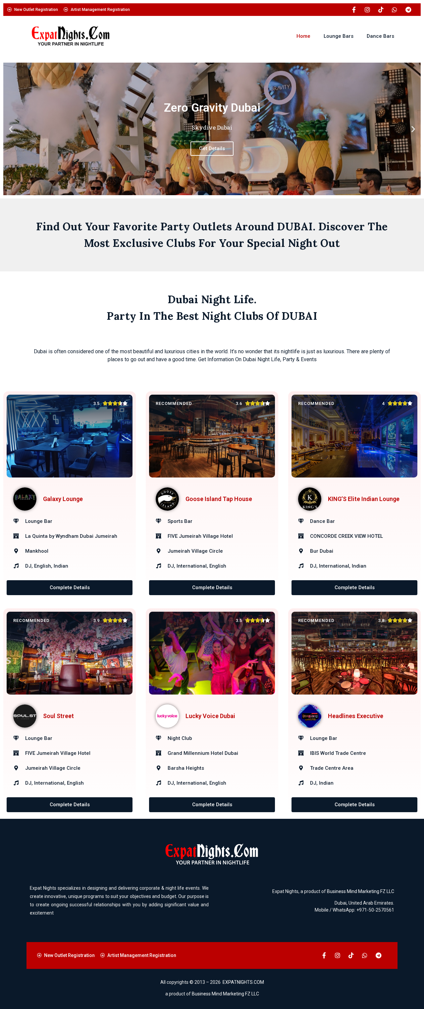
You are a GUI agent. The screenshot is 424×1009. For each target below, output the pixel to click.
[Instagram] (367, 10)
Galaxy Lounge (63, 498)
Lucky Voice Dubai (210, 715)
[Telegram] (408, 10)
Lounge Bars (338, 36)
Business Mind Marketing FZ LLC (360, 891)
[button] (11, 129)
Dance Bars (380, 36)
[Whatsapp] (394, 10)
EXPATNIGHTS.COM (243, 982)
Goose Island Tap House (219, 498)
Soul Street (58, 715)
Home (303, 36)
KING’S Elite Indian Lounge (363, 498)
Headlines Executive (355, 715)
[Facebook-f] (354, 10)
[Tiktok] (381, 10)
